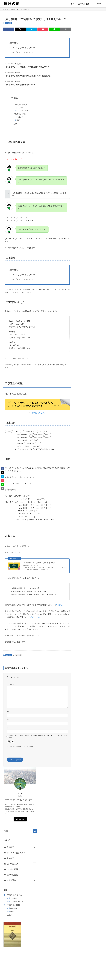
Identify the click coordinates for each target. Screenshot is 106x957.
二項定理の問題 (19, 114)
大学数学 (10, 858)
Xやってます (20, 819)
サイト (9, 728)
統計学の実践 (12, 875)
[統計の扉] (11, 4)
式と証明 (8, 23)
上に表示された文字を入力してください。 (20, 746)
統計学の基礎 (12, 864)
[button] (8, 29)
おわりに (16, 124)
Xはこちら (60, 605)
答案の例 (20, 117)
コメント (10, 684)
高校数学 (10, 847)
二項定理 (20, 107)
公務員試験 (11, 880)
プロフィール (35, 617)
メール (9, 720)
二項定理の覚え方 (20, 105)
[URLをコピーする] (65, 29)
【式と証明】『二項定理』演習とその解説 (38, 563)
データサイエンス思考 (16, 853)
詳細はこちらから (39, 413)
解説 (18, 120)
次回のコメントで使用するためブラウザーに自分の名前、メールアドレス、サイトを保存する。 (38, 736)
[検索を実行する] (35, 831)
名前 (8, 711)
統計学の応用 (12, 869)
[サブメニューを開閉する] (34, 847)
